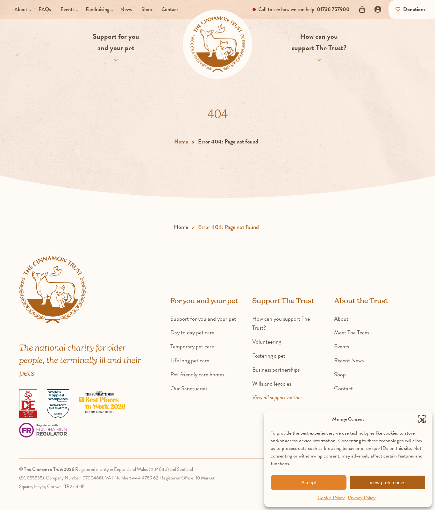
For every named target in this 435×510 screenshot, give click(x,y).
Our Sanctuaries (188, 388)
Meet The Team (351, 332)
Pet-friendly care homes (197, 374)
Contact (169, 9)
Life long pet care (189, 360)
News (126, 9)
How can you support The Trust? (319, 42)
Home (181, 141)
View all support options (277, 397)
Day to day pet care (192, 332)
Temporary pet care (192, 346)
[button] (422, 419)
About (20, 9)
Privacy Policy (361, 497)
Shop (146, 9)
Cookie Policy (331, 497)
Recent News (349, 360)
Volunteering (266, 341)
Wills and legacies (271, 383)
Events (68, 9)
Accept (308, 482)
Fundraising (98, 9)
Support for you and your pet (116, 42)
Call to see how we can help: (303, 9)
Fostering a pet (268, 355)
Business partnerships (276, 369)
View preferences (387, 482)
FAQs (45, 9)
